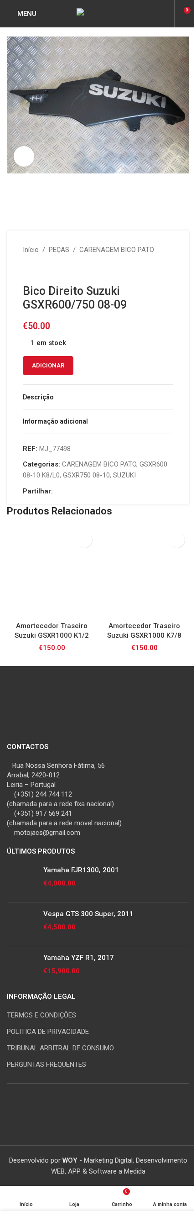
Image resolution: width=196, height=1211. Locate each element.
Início (31, 250)
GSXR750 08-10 (86, 475)
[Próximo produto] (50, 269)
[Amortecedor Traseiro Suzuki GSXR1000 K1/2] (52, 572)
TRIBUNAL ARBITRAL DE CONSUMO (60, 1048)
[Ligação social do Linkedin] (80, 491)
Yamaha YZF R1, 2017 (78, 958)
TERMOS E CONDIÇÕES (41, 1015)
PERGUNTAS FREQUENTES (46, 1064)
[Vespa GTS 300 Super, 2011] (21, 924)
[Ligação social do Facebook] (58, 491)
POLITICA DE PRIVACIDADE (48, 1032)
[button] (84, 540)
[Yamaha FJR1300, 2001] (21, 880)
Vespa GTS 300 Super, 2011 (88, 914)
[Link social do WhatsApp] (91, 491)
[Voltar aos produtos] (39, 269)
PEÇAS (59, 250)
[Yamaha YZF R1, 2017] (21, 968)
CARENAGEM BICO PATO (116, 250)
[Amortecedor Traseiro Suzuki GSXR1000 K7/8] (144, 572)
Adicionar (48, 365)
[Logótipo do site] (98, 13)
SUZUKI (124, 475)
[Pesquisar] (166, 14)
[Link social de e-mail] (69, 491)
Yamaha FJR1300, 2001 (81, 870)
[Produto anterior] (28, 269)
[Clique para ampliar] (24, 156)
